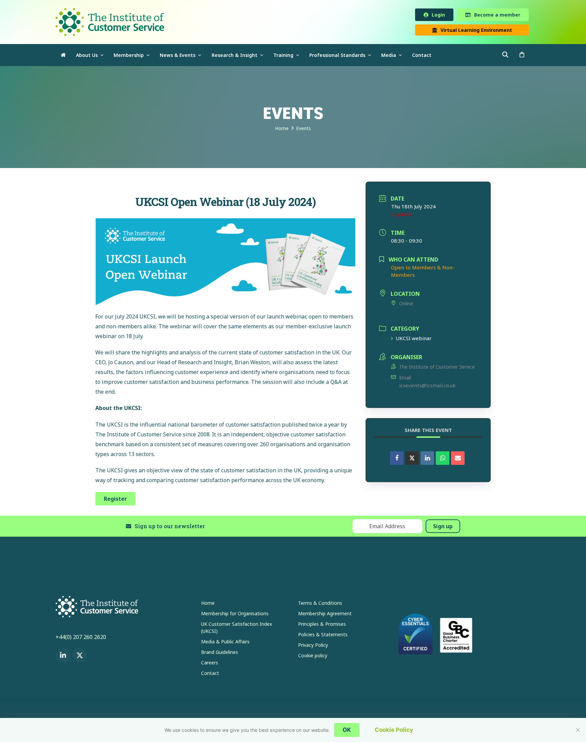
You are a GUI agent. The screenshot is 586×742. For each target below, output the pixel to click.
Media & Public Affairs (225, 643)
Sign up (443, 527)
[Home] (63, 56)
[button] (521, 56)
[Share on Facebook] (397, 459)
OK (347, 729)
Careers (209, 664)
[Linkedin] (427, 459)
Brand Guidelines (219, 653)
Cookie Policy (394, 729)
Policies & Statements (323, 636)
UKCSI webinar (414, 339)
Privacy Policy (313, 646)
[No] (577, 729)
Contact (210, 674)
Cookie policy (312, 657)
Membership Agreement (325, 615)
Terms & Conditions (320, 604)
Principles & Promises (322, 625)
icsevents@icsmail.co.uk (427, 386)
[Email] (458, 459)
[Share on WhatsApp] (442, 459)
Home (208, 604)
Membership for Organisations (235, 615)
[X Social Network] (412, 459)
